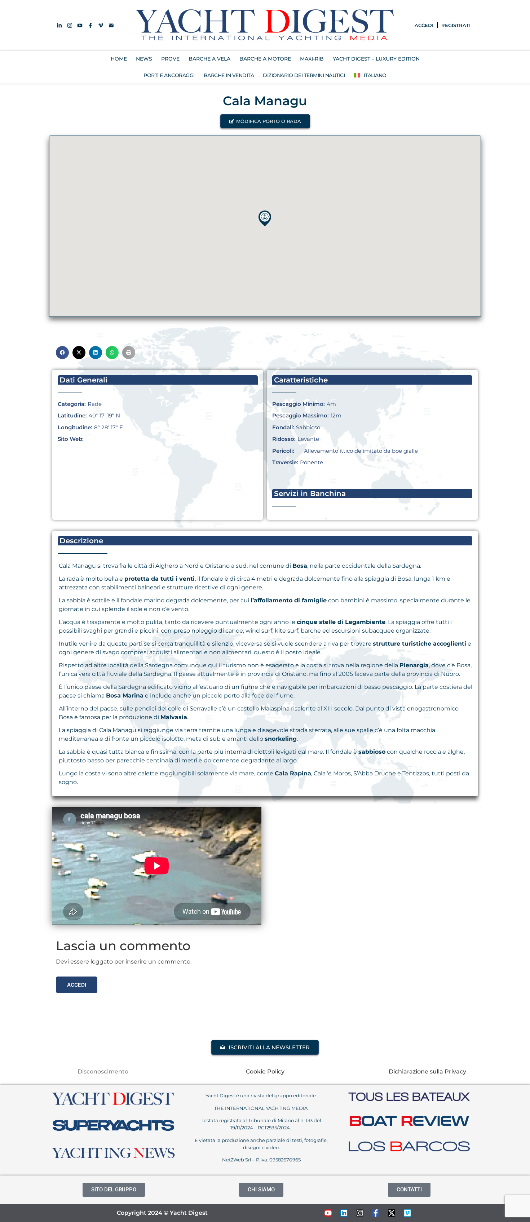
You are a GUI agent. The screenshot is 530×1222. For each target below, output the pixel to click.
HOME (119, 59)
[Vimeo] (407, 1213)
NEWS (144, 59)
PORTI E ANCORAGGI (169, 75)
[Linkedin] (344, 1213)
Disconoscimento (103, 1071)
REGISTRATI (456, 25)
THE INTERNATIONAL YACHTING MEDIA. (261, 1108)
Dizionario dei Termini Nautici (304, 75)
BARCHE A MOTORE (265, 59)
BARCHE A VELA (209, 59)
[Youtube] (328, 1213)
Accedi (76, 985)
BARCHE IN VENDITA (229, 75)
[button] (265, 121)
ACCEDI (424, 25)
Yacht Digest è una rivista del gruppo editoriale (261, 1095)
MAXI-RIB (312, 59)
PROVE (170, 59)
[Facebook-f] (375, 1213)
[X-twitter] (391, 1213)
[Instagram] (359, 1213)
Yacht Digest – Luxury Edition (376, 59)
